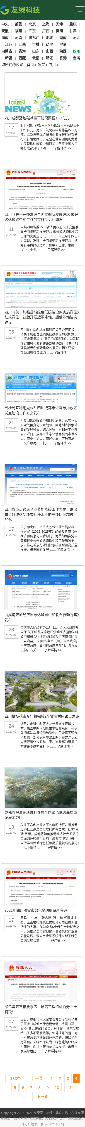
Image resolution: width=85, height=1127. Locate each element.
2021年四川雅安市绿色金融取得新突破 (36, 910)
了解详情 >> (62, 148)
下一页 (42, 1096)
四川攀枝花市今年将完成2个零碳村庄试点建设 (42, 716)
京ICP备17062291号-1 (46, 1118)
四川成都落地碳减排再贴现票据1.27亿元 (37, 118)
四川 (52, 65)
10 (57, 1087)
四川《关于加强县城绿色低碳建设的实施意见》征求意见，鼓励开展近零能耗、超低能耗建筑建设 (42, 317)
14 (69, 1087)
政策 (41, 65)
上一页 (37, 1078)
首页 (30, 65)
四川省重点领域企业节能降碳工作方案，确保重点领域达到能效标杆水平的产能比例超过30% (41, 515)
